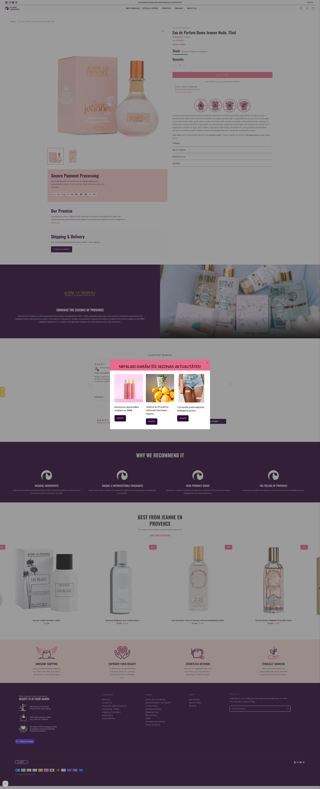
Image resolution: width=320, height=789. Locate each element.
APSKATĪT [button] (120, 418)
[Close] (207, 363)
